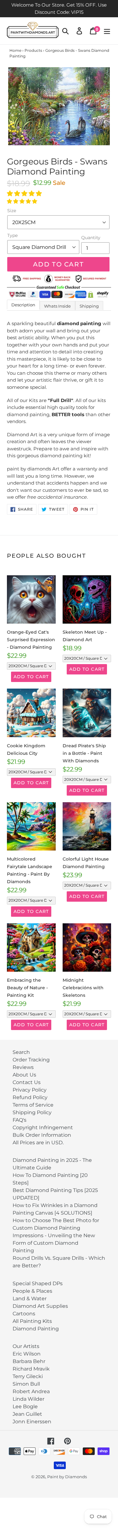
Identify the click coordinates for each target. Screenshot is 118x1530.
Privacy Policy (30, 1090)
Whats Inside (57, 306)
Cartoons (24, 1314)
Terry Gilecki (28, 1376)
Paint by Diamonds (67, 1476)
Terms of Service (33, 1105)
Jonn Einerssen (32, 1422)
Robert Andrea (31, 1391)
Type (12, 235)
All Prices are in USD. (38, 1143)
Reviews (23, 1067)
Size (11, 210)
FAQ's (19, 1120)
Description (23, 304)
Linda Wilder (28, 1399)
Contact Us (27, 1082)
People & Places (32, 1291)
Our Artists (26, 1346)
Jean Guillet (27, 1414)
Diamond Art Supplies (40, 1306)
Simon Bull (26, 1384)
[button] (25, 193)
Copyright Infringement (43, 1127)
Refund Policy (30, 1097)
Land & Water (30, 1299)
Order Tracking (31, 1060)
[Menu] (107, 31)
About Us (24, 1075)
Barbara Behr (29, 1361)
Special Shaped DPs (38, 1283)
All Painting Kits (32, 1321)
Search (21, 1052)
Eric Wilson (27, 1354)
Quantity (90, 237)
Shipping (89, 306)
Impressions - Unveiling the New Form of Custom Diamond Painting (54, 1243)
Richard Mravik (31, 1369)
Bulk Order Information (42, 1135)
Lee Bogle (25, 1406)
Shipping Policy (32, 1112)
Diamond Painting (36, 1329)
